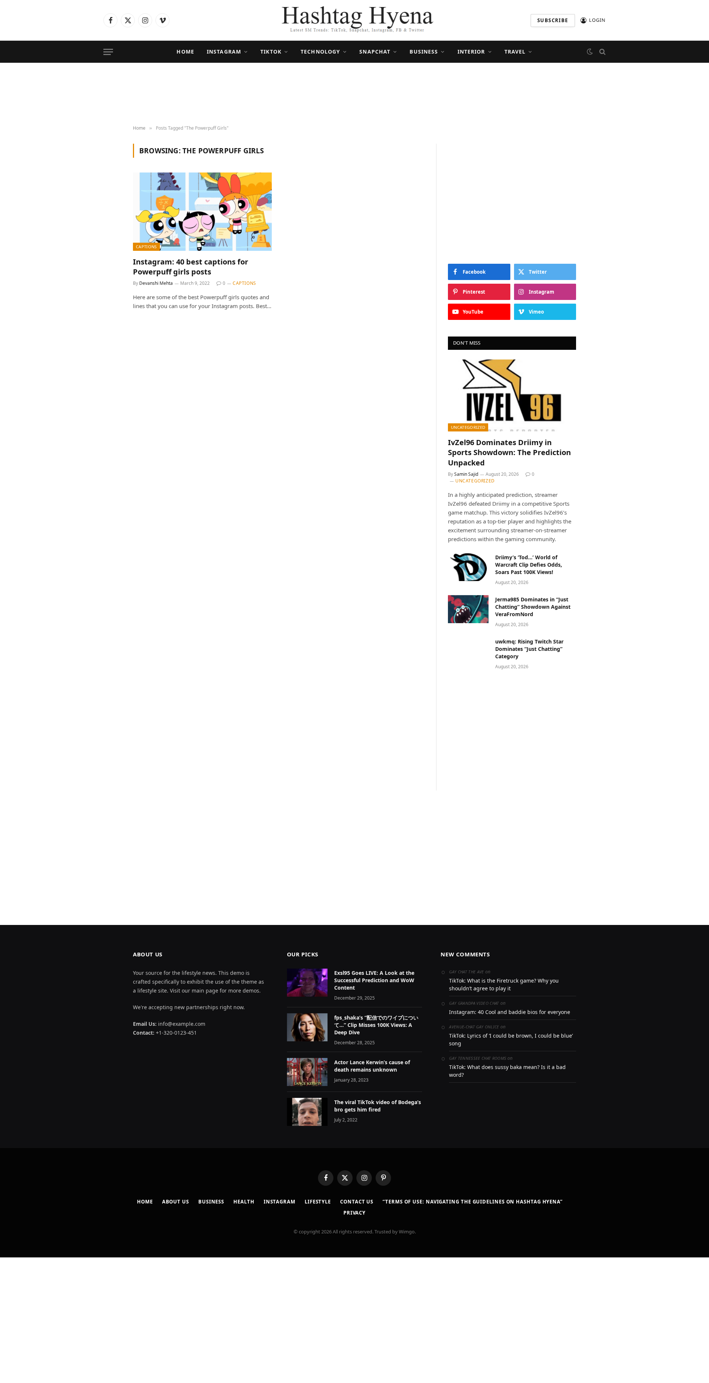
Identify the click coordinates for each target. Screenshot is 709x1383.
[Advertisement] (354, 94)
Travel (515, 51)
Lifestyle (318, 1201)
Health (243, 1201)
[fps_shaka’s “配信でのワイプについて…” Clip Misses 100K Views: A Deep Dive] (307, 1027)
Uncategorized (468, 427)
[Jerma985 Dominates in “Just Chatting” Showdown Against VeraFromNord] (468, 609)
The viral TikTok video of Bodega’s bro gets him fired (377, 1106)
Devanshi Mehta (156, 283)
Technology (320, 51)
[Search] (602, 52)
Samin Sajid (466, 474)
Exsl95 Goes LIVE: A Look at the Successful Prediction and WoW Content (374, 980)
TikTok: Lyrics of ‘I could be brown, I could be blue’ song (511, 1039)
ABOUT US (175, 1201)
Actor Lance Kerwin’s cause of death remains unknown (372, 1066)
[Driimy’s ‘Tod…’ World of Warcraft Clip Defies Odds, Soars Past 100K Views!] (468, 567)
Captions (146, 246)
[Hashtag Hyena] (354, 20)
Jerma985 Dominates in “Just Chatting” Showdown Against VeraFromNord (533, 607)
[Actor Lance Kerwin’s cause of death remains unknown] (307, 1072)
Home (185, 51)
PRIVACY (354, 1212)
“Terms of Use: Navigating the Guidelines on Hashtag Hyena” (473, 1201)
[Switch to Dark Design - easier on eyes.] (590, 51)
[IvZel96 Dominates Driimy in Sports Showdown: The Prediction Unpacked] (512, 395)
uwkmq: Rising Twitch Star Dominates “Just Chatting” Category (529, 649)
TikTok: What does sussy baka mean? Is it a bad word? (507, 1070)
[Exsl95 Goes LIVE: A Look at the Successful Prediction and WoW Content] (307, 983)
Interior (471, 51)
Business (424, 51)
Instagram (224, 51)
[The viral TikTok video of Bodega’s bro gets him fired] (307, 1112)
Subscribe (552, 20)
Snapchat (374, 51)
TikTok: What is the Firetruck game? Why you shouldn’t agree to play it (504, 984)
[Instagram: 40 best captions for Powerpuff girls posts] (202, 212)
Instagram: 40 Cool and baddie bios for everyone (509, 1011)
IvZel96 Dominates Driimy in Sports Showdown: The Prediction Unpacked (509, 452)
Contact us (356, 1201)
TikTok (270, 51)
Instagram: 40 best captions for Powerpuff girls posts (190, 267)
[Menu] (108, 52)
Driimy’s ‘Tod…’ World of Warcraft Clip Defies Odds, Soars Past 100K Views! (528, 565)
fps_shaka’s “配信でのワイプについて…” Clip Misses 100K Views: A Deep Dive (376, 1025)
